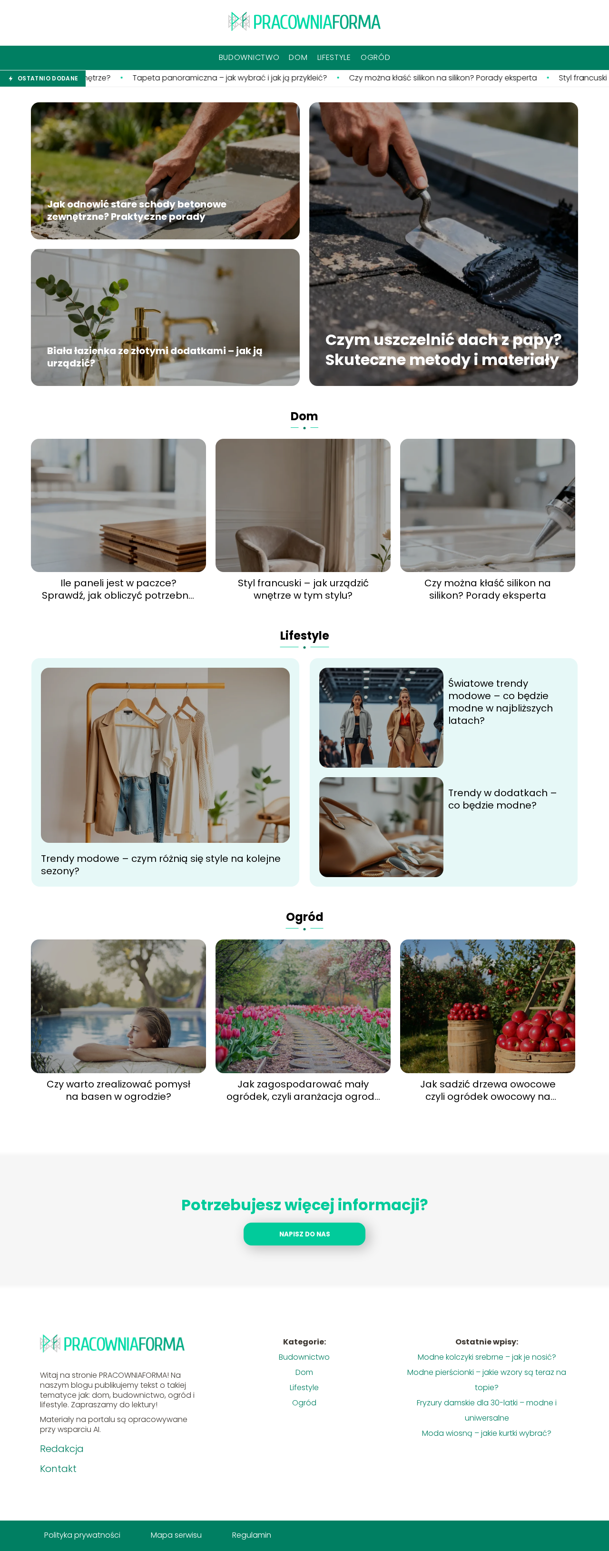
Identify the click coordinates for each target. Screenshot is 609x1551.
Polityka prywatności (82, 1535)
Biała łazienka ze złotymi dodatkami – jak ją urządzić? (155, 357)
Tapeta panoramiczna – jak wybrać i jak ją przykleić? (139, 78)
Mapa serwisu (176, 1535)
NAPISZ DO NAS (304, 1234)
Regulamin (251, 1535)
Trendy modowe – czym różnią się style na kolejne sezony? (161, 864)
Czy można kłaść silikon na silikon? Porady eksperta (353, 78)
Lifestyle (334, 57)
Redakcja (62, 1448)
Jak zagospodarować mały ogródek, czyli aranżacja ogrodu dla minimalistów (303, 1090)
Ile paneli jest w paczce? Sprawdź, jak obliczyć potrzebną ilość (118, 589)
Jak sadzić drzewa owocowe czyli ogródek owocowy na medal (488, 1090)
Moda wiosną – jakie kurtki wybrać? (486, 1433)
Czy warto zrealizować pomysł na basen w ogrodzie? (118, 1090)
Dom (298, 57)
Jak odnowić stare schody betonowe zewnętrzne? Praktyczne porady (136, 210)
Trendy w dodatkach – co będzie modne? (502, 799)
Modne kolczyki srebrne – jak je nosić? (487, 1357)
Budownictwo (249, 57)
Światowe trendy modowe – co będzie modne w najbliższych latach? (500, 702)
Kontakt (58, 1468)
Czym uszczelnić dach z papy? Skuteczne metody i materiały (443, 350)
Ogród (376, 57)
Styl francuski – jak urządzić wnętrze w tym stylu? (303, 589)
